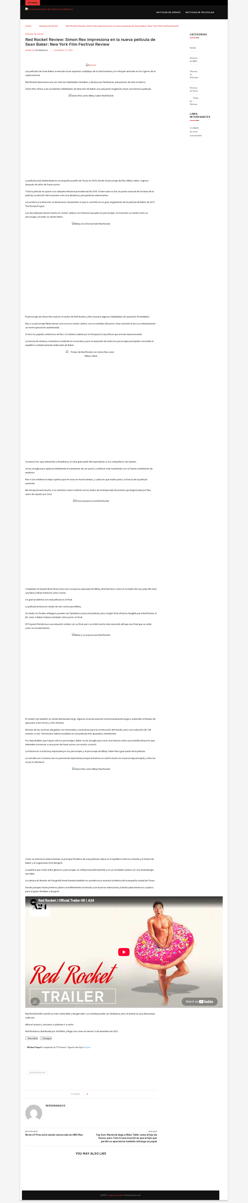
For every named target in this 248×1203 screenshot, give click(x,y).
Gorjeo (87, 1047)
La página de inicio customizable (196, 131)
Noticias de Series (168, 12)
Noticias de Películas (200, 12)
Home (28, 26)
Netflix (193, 48)
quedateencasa (37, 1073)
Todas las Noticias (194, 101)
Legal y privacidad (115, 1195)
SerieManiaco (41, 50)
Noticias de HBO (193, 59)
